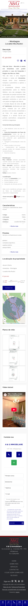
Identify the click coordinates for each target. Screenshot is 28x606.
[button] (14, 226)
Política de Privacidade (18, 587)
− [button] (4, 322)
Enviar (12, 523)
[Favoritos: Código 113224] (18, 61)
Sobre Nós (14, 564)
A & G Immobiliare (14, 444)
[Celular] (19, 454)
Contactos (14, 569)
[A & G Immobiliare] (14, 5)
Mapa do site (7, 587)
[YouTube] (19, 581)
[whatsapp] (14, 462)
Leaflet (7, 323)
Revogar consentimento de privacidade (14, 589)
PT (22, 3)
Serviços (14, 567)
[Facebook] (12, 581)
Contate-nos (9, 288)
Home (14, 561)
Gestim (18, 592)
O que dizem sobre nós (14, 572)
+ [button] (4, 319)
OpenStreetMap (16, 323)
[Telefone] (9, 454)
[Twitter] (15, 581)
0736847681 (15, 553)
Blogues (14, 575)
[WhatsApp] (22, 581)
